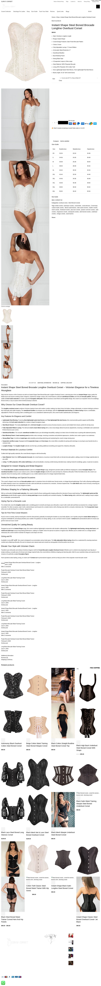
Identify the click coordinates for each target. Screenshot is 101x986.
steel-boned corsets (85, 211)
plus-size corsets (75, 209)
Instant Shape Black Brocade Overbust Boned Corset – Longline (23, 562)
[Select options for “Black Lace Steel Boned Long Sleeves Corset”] (3, 829)
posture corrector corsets (88, 209)
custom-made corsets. (58, 207)
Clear (60, 80)
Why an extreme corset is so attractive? (85, 948)
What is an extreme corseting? (82, 961)
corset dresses (86, 205)
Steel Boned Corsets (74, 203)
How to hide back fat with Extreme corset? (86, 941)
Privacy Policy (40, 953)
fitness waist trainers (70, 207)
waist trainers (69, 213)
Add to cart (63, 122)
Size (53, 78)
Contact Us (39, 949)
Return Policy (40, 961)
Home (53, 17)
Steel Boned (40, 394)
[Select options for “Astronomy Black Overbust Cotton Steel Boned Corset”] (3, 740)
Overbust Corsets (65, 209)
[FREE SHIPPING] (13, 685)
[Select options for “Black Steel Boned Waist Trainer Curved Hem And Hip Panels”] (3, 914)
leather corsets (93, 207)
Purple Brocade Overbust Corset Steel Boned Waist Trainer (17, 570)
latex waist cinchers (82, 207)
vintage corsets (61, 213)
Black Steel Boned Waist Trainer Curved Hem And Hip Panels (12, 919)
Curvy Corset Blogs (42, 970)
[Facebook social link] (56, 217)
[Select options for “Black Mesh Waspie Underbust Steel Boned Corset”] (53, 829)
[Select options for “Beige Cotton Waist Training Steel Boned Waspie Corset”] (28, 740)
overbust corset (63, 203)
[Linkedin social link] (62, 217)
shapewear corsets (62, 211)
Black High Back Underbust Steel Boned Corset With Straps (86, 747)
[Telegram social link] (64, 217)
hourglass (22, 554)
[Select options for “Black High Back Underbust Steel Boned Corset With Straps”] (78, 742)
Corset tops (94, 205)
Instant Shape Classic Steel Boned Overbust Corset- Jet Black (87, 919)
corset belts (78, 205)
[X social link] (58, 217)
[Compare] (11, 740)
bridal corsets (59, 205)
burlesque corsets (69, 205)
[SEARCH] (98, 6)
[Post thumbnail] (70, 935)
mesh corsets (55, 209)
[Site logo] (8, 6)
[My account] (99, 11)
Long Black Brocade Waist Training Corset (13, 577)
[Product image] (13, 720)
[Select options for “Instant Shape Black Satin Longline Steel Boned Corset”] (53, 883)
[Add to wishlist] (15, 740)
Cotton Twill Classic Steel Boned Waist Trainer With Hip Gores (37, 888)
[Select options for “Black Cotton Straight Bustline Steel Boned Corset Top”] (53, 740)
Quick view (7, 740)
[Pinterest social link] (60, 217)
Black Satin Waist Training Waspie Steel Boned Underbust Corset (86, 803)
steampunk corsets (73, 211)
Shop (57, 17)
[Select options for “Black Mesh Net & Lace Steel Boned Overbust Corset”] (28, 829)
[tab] (32, 383)
